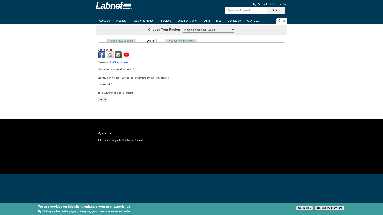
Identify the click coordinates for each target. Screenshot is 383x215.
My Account (260, 4)
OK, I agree (304, 208)
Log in (152, 40)
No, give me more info (329, 208)
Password (105, 84)
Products (119, 20)
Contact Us (234, 20)
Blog (218, 20)
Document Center (187, 20)
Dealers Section (278, 4)
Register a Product (143, 20)
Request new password (180, 40)
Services (166, 20)
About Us (103, 20)
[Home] (114, 5)
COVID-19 (253, 20)
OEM (207, 20)
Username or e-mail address (116, 69)
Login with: (105, 49)
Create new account (121, 40)
